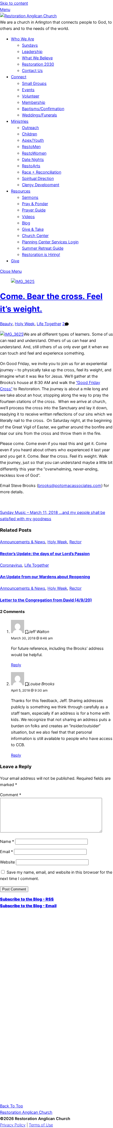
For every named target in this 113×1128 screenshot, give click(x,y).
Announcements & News (22, 541)
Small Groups (34, 83)
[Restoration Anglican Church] (28, 15)
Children (29, 134)
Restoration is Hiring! (41, 254)
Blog (26, 223)
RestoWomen (34, 153)
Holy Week (25, 323)
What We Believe (37, 57)
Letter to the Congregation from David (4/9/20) (46, 600)
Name (7, 841)
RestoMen (31, 146)
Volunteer (30, 96)
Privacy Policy (13, 1125)
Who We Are (22, 39)
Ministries (20, 121)
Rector (75, 541)
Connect (18, 76)
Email (6, 851)
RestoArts (31, 165)
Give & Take (33, 229)
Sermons (30, 197)
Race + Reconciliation (41, 172)
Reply (16, 664)
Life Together (49, 323)
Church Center (35, 235)
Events (28, 89)
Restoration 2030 (38, 64)
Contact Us (32, 70)
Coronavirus (11, 565)
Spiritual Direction (38, 178)
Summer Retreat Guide (42, 248)
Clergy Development (40, 184)
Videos (28, 216)
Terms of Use (41, 1125)
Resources (20, 191)
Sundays (30, 45)
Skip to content (14, 3)
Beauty (6, 323)
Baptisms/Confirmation (43, 108)
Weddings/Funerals (39, 115)
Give (15, 260)
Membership (33, 102)
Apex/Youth (33, 140)
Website (7, 862)
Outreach (30, 127)
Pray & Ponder (35, 203)
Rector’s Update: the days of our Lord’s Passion (45, 553)
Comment (10, 794)
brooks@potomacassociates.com (69, 485)
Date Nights (33, 159)
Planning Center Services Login (50, 241)
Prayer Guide (34, 210)
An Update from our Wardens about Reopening (45, 576)
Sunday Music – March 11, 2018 (29, 512)
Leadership (32, 51)
